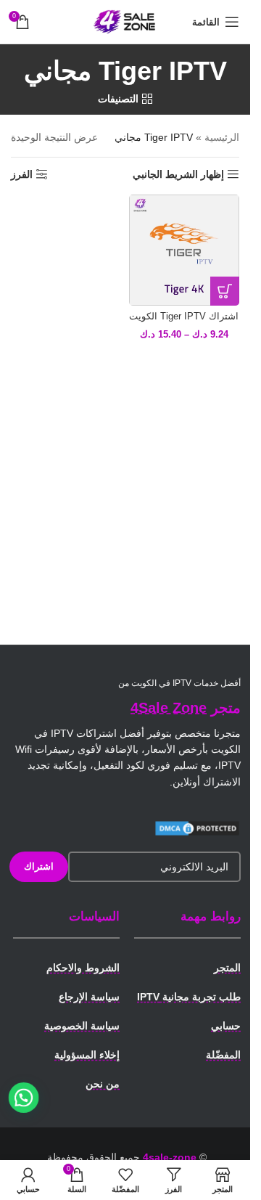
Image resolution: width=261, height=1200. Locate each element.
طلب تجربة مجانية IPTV (189, 997)
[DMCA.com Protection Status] (197, 827)
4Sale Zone (168, 708)
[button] (24, 1097)
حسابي (226, 1026)
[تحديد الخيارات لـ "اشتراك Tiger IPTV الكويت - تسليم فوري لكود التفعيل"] (224, 291)
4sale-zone (169, 1157)
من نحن (103, 1084)
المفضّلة (223, 1055)
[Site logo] (125, 21)
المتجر (227, 968)
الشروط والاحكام (83, 968)
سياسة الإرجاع (89, 997)
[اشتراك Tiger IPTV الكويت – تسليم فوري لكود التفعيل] (184, 250)
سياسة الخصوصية (82, 1026)
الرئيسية (221, 137)
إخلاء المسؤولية (87, 1055)
